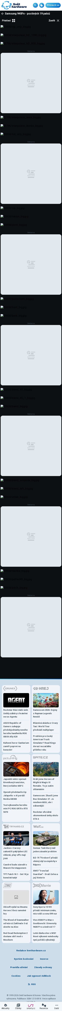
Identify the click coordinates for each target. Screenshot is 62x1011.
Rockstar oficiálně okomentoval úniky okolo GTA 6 (45, 815)
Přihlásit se (53, 5)
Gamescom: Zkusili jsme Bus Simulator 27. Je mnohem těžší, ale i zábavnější (45, 800)
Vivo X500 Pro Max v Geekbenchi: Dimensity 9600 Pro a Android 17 (44, 923)
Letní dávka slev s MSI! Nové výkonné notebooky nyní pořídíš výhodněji (45, 936)
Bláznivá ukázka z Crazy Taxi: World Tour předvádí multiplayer (45, 726)
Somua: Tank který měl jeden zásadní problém (45, 850)
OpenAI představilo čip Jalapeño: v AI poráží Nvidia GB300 (14, 795)
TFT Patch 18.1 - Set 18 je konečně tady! (16, 876)
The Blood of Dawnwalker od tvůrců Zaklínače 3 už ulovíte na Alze (16, 923)
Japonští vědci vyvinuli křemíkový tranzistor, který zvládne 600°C (14, 782)
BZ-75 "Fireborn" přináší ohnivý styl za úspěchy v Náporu (45, 861)
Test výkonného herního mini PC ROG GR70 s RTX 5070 (15, 808)
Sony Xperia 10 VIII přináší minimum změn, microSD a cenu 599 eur (45, 910)
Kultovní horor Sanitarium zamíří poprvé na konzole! (16, 746)
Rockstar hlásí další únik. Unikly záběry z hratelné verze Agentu (15, 713)
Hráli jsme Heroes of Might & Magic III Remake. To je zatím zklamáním (43, 784)
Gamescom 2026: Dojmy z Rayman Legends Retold (45, 713)
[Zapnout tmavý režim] (41, 5)
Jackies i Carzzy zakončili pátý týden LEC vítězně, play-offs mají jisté (15, 853)
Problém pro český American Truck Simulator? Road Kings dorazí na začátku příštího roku (44, 743)
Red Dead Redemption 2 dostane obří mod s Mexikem (15, 936)
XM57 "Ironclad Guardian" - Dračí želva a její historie (45, 874)
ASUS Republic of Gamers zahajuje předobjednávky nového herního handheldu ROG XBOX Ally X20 (15, 730)
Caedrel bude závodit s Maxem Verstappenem (15, 866)
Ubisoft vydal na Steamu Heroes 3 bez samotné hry (15, 910)
